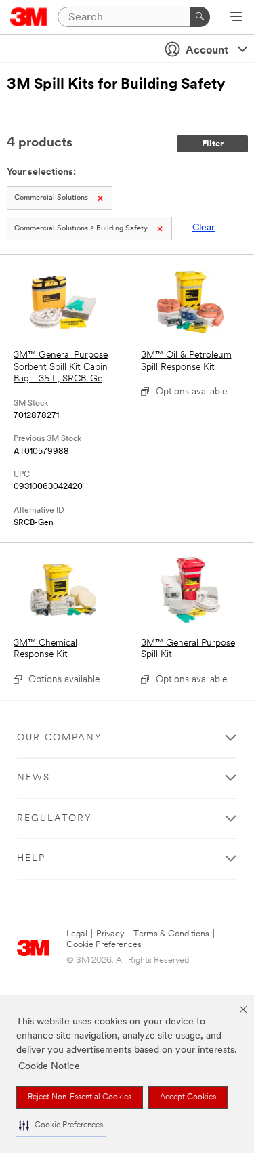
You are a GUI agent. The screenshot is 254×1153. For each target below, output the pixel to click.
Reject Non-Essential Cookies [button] (79, 1097)
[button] (61, 1125)
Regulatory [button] (54, 819)
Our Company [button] (59, 738)
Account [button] (207, 50)
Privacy (110, 933)
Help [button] (31, 859)
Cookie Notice (49, 1067)
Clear (203, 228)
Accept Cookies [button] (188, 1097)
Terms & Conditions (171, 933)
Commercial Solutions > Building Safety (81, 228)
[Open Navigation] (236, 17)
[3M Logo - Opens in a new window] (28, 17)
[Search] (200, 17)
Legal (76, 933)
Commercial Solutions (51, 198)
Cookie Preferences (104, 944)
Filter (213, 144)
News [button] (33, 778)
